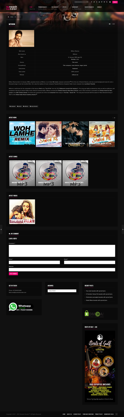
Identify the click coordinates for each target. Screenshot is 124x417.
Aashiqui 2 (75, 88)
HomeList (99, 7)
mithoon (26, 106)
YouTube (66, 92)
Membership (76, 8)
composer (13, 106)
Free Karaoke (54, 8)
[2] (36, 94)
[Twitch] (102, 2)
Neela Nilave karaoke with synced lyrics (96, 300)
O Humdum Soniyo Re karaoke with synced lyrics (99, 294)
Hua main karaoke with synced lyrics (96, 291)
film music (55, 82)
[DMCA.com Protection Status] (100, 313)
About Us (69, 414)
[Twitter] (94, 2)
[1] (70, 81)
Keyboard (75, 68)
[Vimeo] (104, 2)
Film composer (67, 65)
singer (81, 65)
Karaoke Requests (89, 8)
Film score (75, 62)
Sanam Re (72, 92)
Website (11, 266)
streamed (52, 92)
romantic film (68, 88)
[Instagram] (97, 2)
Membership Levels (109, 414)
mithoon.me (75, 74)
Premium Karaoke (42, 8)
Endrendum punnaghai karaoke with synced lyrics (99, 297)
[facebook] (92, 2)
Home (32, 8)
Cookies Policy (77, 414)
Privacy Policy (99, 414)
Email (66, 259)
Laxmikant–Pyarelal (89, 84)
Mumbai (73, 59)
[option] (22, 133)
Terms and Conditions (88, 414)
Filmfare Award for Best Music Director (68, 90)
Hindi (40, 88)
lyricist (85, 65)
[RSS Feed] (107, 2)
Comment (12, 243)
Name (11, 259)
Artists (66, 8)
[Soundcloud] (99, 2)
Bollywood (62, 88)
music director (75, 65)
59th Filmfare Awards (21, 92)
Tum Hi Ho (48, 88)
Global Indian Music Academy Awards (26, 94)
